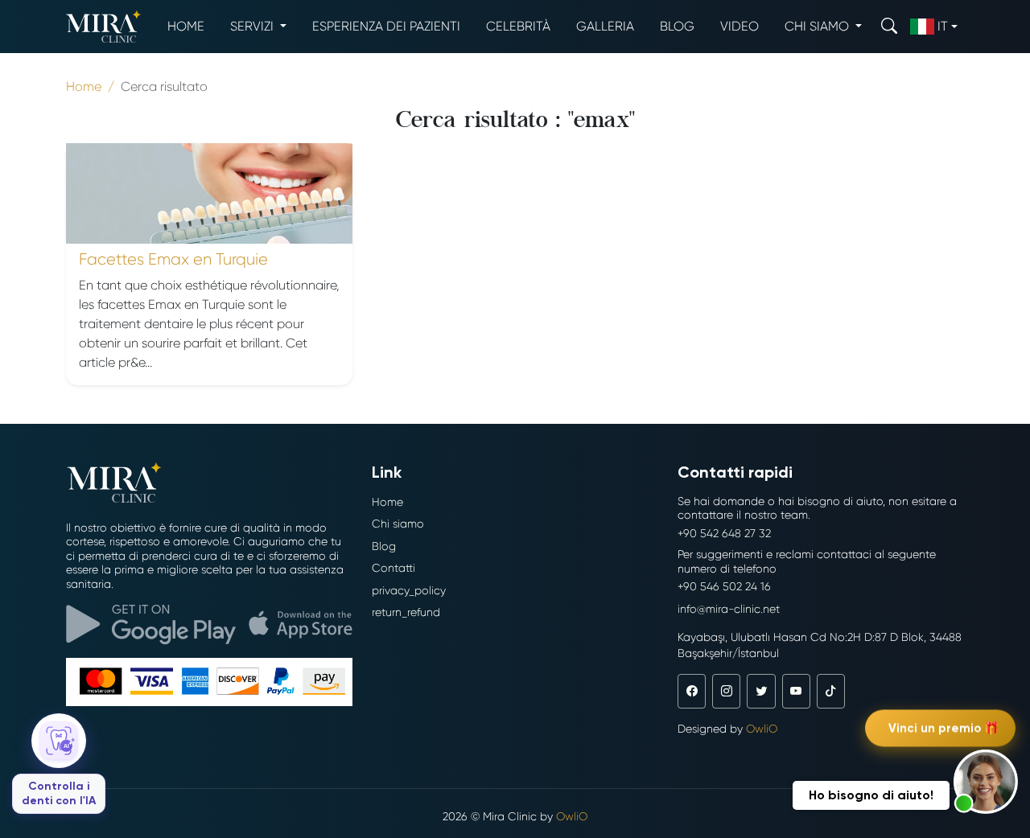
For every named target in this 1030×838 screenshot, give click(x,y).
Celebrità (518, 26)
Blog (677, 26)
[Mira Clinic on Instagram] (726, 691)
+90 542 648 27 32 (724, 533)
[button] (986, 782)
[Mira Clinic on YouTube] (796, 691)
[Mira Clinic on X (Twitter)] (761, 691)
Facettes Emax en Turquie (173, 259)
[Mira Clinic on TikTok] (831, 691)
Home (185, 26)
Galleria (605, 26)
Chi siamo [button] (818, 26)
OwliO (761, 728)
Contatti (393, 567)
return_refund (406, 612)
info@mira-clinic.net (729, 608)
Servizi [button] (253, 26)
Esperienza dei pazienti (386, 26)
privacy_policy (409, 590)
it (942, 26)
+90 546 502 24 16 (724, 586)
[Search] (889, 26)
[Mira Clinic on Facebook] (692, 691)
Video (739, 26)
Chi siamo (398, 523)
